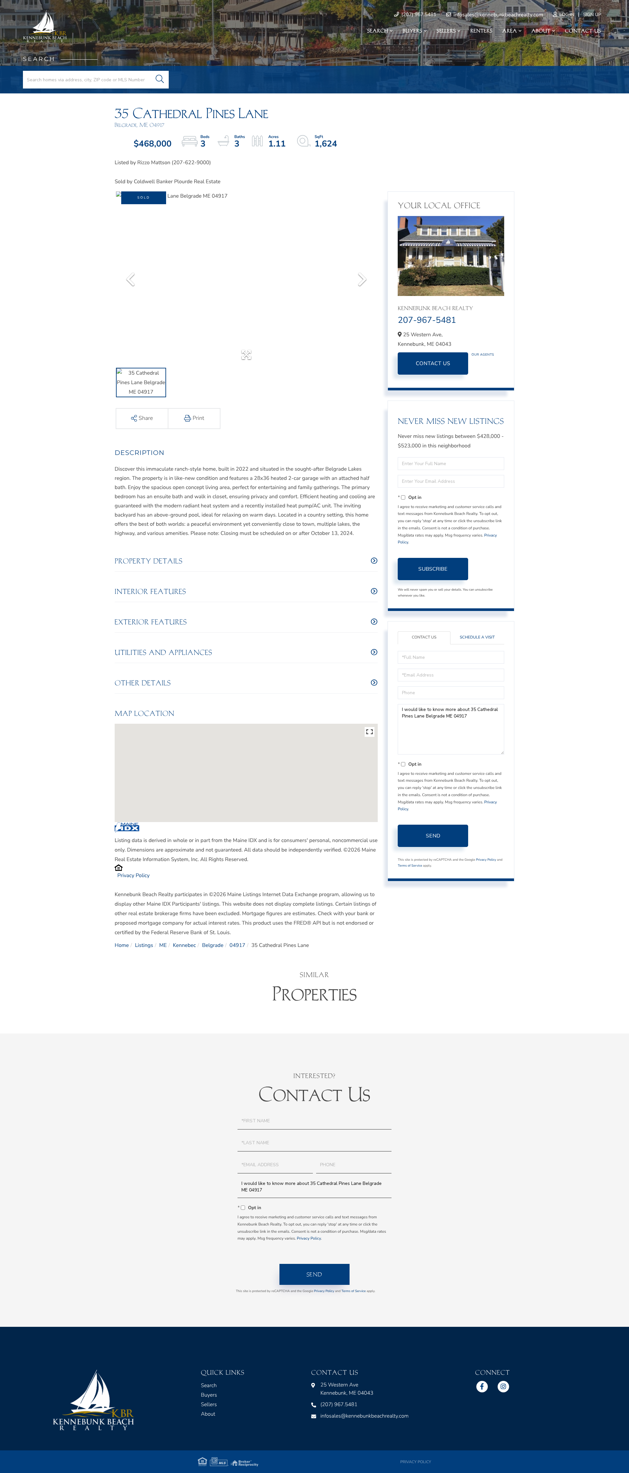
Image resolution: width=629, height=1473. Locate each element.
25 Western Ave (346, 1389)
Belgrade (212, 945)
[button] (160, 79)
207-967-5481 (427, 320)
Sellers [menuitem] (446, 31)
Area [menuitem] (510, 31)
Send (433, 835)
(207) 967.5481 (418, 14)
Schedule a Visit (477, 637)
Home (122, 945)
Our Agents (482, 354)
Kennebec (184, 945)
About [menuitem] (540, 31)
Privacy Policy (133, 875)
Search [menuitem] (377, 31)
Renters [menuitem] (481, 31)
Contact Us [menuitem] (583, 31)
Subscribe (433, 569)
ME (163, 945)
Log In (566, 14)
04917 (237, 945)
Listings (144, 945)
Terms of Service (410, 865)
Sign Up (592, 14)
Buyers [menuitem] (412, 31)
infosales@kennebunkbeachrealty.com (497, 14)
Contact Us (433, 363)
